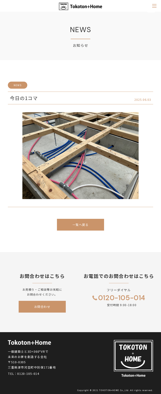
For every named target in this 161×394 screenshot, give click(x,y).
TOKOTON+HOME (109, 390)
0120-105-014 (28, 373)
